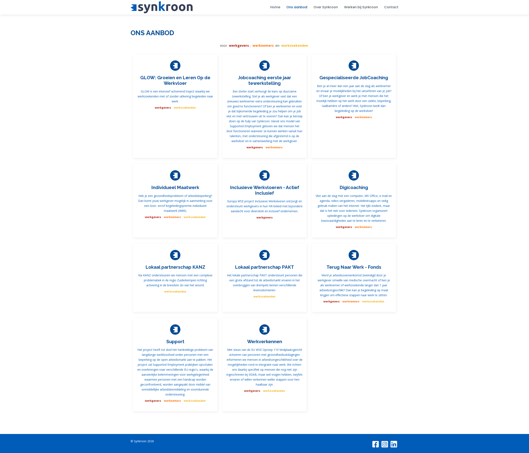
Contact (391, 7)
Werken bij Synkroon (361, 7)
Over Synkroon (325, 7)
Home (275, 7)
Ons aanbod (296, 7)
